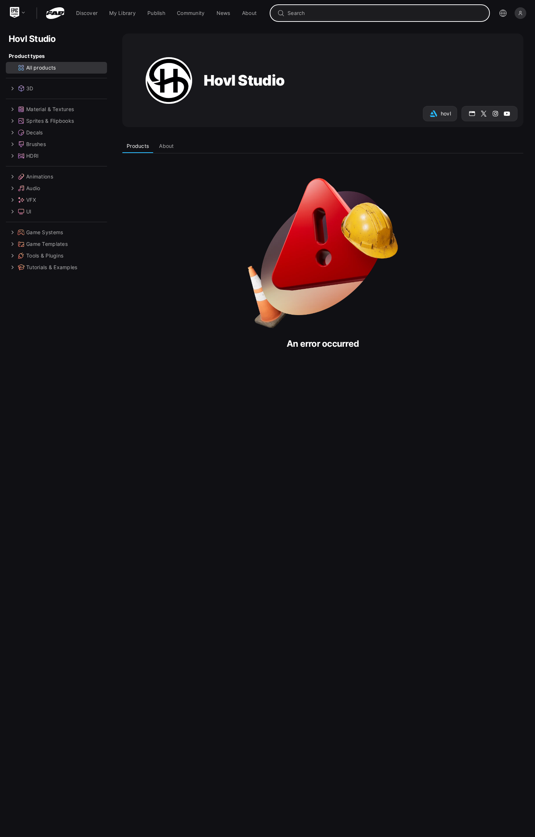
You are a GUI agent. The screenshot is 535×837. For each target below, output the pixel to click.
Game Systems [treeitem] (44, 232)
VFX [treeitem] (31, 200)
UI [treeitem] (29, 211)
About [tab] (166, 146)
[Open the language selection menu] (503, 13)
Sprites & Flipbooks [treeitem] (50, 121)
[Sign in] (520, 13)
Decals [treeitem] (34, 132)
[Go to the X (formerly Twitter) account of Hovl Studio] (483, 113)
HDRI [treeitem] (32, 156)
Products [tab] (138, 146)
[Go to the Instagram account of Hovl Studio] (495, 113)
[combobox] (385, 13)
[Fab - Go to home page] (55, 13)
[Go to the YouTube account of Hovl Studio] (507, 113)
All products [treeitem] (41, 67)
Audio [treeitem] (33, 188)
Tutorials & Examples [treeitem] (52, 267)
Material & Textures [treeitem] (50, 109)
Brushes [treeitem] (36, 144)
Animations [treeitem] (39, 176)
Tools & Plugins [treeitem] (44, 255)
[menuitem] (86, 13)
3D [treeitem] (29, 88)
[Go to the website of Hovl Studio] (472, 113)
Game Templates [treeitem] (47, 244)
